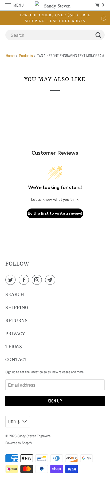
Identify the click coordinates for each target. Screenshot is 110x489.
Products (26, 55)
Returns (16, 320)
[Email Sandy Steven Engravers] (51, 280)
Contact (16, 359)
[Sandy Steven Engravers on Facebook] (25, 280)
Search (14, 294)
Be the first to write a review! (55, 213)
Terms (13, 346)
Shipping (17, 307)
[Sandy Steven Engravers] (55, 5)
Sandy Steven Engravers (33, 436)
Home (10, 55)
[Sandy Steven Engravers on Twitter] (11, 280)
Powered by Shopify (18, 442)
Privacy (15, 333)
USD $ (14, 421)
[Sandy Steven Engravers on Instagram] (38, 280)
